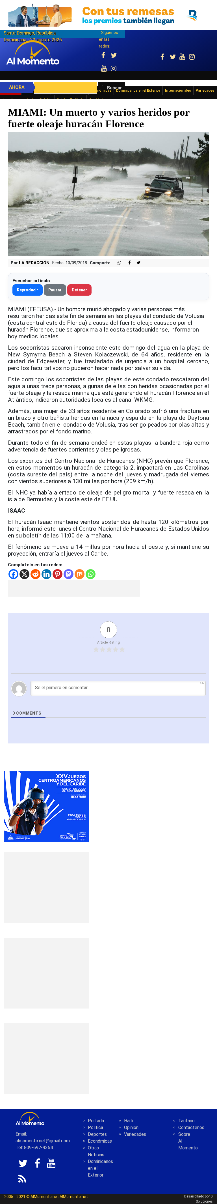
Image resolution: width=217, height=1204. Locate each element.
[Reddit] (35, 574)
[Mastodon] (68, 574)
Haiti (128, 1120)
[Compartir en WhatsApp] (117, 263)
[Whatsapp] (91, 574)
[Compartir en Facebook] (126, 263)
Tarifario (186, 1120)
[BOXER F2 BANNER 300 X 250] (46, 806)
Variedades (135, 1134)
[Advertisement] (74, 588)
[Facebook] (13, 574)
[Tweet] (136, 263)
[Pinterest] (57, 574)
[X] (24, 574)
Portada (96, 1120)
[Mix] (79, 574)
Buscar (114, 88)
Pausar (55, 290)
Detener (79, 290)
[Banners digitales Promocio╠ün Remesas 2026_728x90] (108, 15)
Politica (95, 1127)
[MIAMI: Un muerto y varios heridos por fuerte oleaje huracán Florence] (108, 193)
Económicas (100, 1141)
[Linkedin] (46, 574)
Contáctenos (191, 1127)
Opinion (131, 1127)
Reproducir (27, 290)
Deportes (97, 1134)
